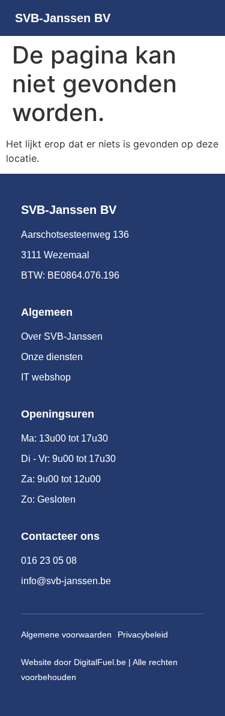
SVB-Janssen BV (62, 18)
